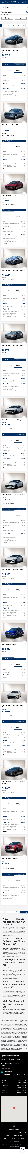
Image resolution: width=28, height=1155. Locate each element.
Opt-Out (6, 1138)
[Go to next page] (14, 912)
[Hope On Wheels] (19, 1059)
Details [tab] (10, 70)
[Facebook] (12, 1126)
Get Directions (6, 1068)
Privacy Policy (7, 1133)
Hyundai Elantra (10, 947)
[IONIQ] (11, 1059)
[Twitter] (16, 1126)
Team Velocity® (12, 1145)
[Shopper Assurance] (3, 1059)
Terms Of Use (19, 1133)
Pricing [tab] (18, 70)
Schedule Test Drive (20, 64)
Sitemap (7, 1135)
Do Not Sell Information (18, 1138)
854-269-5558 (7, 1074)
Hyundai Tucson (16, 977)
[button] (24, 48)
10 (24, 25)
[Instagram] (14, 1126)
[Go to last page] (17, 912)
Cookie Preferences (14, 1141)
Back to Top (24, 912)
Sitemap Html (18, 1135)
